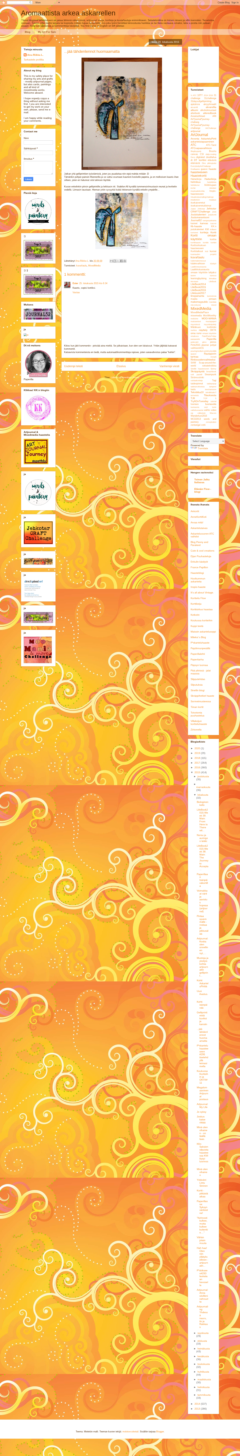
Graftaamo (195, 169)
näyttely (203, 330)
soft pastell (196, 374)
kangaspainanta (209, 220)
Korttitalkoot (197, 251)
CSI (202, 154)
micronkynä (196, 305)
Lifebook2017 (198, 293)
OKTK (213, 330)
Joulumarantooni (200, 217)
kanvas (204, 223)
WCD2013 (196, 419)
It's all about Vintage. (202, 592)
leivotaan (194, 281)
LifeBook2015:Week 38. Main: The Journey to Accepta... (202, 857)
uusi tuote (210, 407)
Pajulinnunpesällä (200, 648)
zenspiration (211, 422)
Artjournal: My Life (202, 1105)
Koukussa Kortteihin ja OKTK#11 (202, 1077)
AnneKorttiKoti (198, 516)
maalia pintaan (203, 299)
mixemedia (196, 315)
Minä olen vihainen (202, 1172)
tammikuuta (203, 1394)
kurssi (213, 251)
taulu (193, 389)
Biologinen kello (202, 803)
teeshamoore (210, 389)
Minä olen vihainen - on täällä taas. (202, 1133)
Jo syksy (201, 1111)
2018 (197, 758)
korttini (213, 242)
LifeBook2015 (198, 287)
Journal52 (196, 220)
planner (205, 345)
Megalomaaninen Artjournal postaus (202, 1093)
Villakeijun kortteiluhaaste (199, 722)
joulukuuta (203, 776)
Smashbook (211, 371)
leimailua (212, 278)
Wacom (213, 413)
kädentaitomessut (198, 261)
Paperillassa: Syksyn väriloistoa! (202, 1207)
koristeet (194, 233)
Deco (193, 157)
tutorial (213, 401)
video (213, 410)
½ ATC (194, 95)
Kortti (213, 232)
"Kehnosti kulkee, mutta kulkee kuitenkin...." (202, 1225)
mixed (213, 305)
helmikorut (195, 185)
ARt (214, 116)
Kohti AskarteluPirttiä (202, 983)
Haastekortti (199, 175)
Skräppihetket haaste (202, 695)
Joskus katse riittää (201, 1119)
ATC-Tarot (211, 145)
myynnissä (195, 324)
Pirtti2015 (195, 345)
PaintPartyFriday (209, 336)
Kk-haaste (196, 226)
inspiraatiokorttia (198, 191)
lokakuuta (202, 794)
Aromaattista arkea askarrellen (68, 13)
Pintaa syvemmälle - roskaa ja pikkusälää (202, 925)
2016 (211, 95)
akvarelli (194, 107)
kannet (194, 223)
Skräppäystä (198, 371)
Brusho (212, 151)
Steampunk (210, 374)
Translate (203, 448)
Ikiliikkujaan (210, 185)
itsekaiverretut (198, 203)
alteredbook (209, 113)
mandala (212, 302)
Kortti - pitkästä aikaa (202, 1193)
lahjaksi (212, 272)
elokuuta (202, 1340)
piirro (204, 342)
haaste (212, 169)
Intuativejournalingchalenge (202, 197)
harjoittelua (211, 182)
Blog (27, 31)
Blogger (160, 1431)
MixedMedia (94, 265)
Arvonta (195, 138)
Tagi (214, 380)
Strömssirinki (197, 377)
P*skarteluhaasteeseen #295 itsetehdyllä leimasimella (202, 1056)
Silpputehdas (198, 679)
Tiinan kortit (197, 707)
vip (192, 413)
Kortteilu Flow (198, 598)
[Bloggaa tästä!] (114, 261)
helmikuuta (203, 1387)
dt (192, 160)
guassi (204, 169)
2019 (197, 753)
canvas (194, 154)
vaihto (207, 410)
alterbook (195, 113)
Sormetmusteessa (201, 701)
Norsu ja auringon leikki (202, 838)
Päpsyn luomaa (199, 665)
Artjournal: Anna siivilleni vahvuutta (202, 1295)
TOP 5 (209, 398)
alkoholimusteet (208, 110)
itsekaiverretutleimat (201, 206)
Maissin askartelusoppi (203, 631)
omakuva (195, 336)
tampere (212, 387)
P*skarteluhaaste (200, 642)
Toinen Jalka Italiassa (202, 481)
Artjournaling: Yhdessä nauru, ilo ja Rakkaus (202, 1317)
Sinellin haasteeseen (200, 369)
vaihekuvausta (197, 410)
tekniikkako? (211, 392)
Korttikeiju (196, 603)
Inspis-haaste (198, 587)
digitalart (200, 157)
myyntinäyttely (210, 324)
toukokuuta (203, 1364)
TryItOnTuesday (199, 401)
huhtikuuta (203, 1371)
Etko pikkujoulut (209, 163)
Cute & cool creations (202, 550)
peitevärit (194, 342)
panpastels (195, 339)
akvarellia (211, 107)
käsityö (213, 264)
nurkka (194, 330)
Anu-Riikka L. (35, 54)
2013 (197, 1408)
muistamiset (196, 321)
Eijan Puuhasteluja (201, 556)
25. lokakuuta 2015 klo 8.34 (93, 283)
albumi (194, 110)
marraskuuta (203, 787)
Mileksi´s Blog (198, 637)
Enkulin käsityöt (199, 561)
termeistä (195, 395)
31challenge (210, 98)
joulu (214, 212)
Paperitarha (197, 659)
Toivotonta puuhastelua (197, 714)
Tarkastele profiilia (34, 59)
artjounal (195, 131)
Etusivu (121, 366)
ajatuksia (195, 104)
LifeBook (212, 281)
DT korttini (200, 160)
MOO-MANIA (209, 318)
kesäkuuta (203, 1356)
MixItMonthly (209, 315)
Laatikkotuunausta (198, 267)
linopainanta (197, 295)
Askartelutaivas (199, 528)
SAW (193, 363)
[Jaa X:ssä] (118, 261)
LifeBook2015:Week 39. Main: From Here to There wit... (202, 820)
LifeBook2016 (198, 290)
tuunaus (195, 404)
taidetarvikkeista (198, 387)
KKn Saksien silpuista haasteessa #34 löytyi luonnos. (202, 1154)
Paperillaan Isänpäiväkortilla (202, 880)
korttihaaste (196, 242)
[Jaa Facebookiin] (121, 261)
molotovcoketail (130, 1431)
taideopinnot (197, 383)
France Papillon (199, 567)
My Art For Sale (47, 31)
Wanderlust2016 (199, 416)
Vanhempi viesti (169, 366)
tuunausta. (195, 407)
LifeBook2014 (198, 284)
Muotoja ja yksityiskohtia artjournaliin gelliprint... (202, 967)
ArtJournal (199, 134)
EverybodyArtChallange (201, 166)
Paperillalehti (198, 653)
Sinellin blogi (198, 690)
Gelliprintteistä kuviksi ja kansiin (202, 1018)
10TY (200, 95)
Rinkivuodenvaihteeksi (203, 359)
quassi (193, 354)
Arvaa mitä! (197, 522)
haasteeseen (199, 172)
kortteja (204, 232)
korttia (213, 239)
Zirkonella (196, 729)
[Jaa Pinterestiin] (125, 261)
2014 (206, 95)
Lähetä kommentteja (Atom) (125, 377)
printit (206, 351)
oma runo (196, 333)
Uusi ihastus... (202, 994)
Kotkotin (195, 614)
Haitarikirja (196, 179)
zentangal (195, 425)
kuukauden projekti (203, 254)
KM (207, 229)
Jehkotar (201, 209)
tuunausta (210, 404)
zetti (203, 425)
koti (206, 251)
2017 (197, 762)
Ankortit (195, 511)
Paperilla (211, 339)
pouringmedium (197, 351)
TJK (193, 398)
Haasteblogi (197, 572)
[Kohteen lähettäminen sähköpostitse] (111, 261)
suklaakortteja (197, 380)
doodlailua (211, 157)
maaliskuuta (204, 1379)
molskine (194, 319)
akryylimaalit (209, 104)
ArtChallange (210, 128)
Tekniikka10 (197, 392)
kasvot (213, 223)
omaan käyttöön (209, 333)
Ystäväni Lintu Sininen (202, 1182)
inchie (193, 188)
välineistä (201, 413)
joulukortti (212, 215)
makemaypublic (199, 301)
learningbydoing (198, 278)
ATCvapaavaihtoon (201, 148)
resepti (213, 357)
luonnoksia (211, 296)
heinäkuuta (203, 1348)
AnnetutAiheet (198, 116)
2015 (197, 772)
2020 (197, 748)
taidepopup (211, 384)
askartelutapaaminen (202, 141)
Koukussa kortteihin (201, 620)
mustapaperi (211, 321)
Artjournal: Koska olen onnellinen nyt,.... (202, 946)
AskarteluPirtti (208, 138)
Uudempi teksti (73, 366)
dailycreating (211, 154)
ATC (193, 145)
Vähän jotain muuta (201, 1240)
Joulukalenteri (198, 214)
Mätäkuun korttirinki (203, 327)
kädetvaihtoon (198, 263)
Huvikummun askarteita (198, 580)
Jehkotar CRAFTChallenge (203, 210)
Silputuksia (197, 684)
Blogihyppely (196, 151)
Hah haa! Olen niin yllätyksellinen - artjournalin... (202, 1257)
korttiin (206, 242)
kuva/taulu (81, 265)
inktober (212, 188)
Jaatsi (193, 209)
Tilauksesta (210, 395)
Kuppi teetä (197, 626)
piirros (213, 342)
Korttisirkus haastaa (202, 609)
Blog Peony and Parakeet (199, 543)
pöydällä (212, 351)
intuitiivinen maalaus (203, 200)
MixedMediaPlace (200, 312)
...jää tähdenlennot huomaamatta (202, 1035)
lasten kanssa (203, 275)
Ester (75, 283)
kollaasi (213, 229)
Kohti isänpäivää (202, 1004)
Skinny (213, 369)
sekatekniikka (209, 366)
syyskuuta (203, 1333)
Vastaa (76, 292)
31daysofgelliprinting (201, 101)
